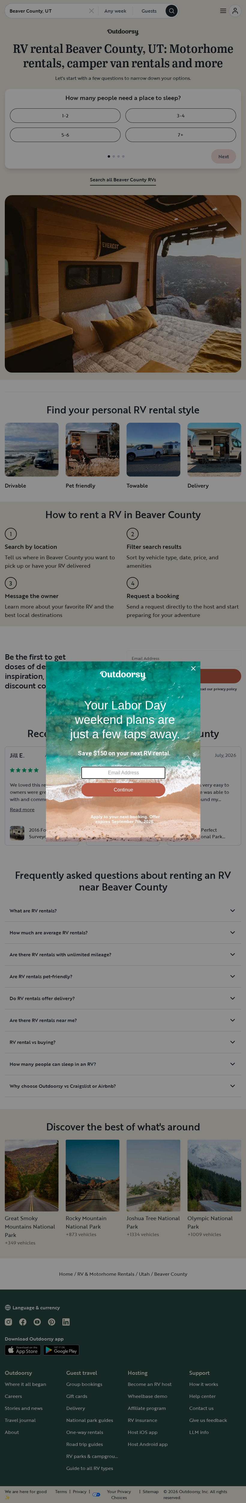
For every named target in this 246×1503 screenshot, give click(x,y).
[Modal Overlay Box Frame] (123, 751)
